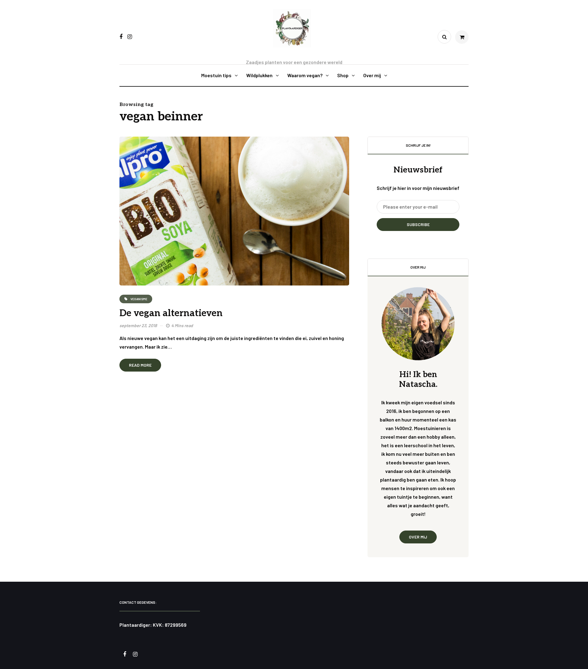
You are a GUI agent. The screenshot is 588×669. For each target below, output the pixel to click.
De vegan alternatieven (171, 313)
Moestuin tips (216, 75)
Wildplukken (259, 75)
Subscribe (418, 224)
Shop (343, 75)
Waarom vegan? (304, 75)
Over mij (372, 75)
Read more (140, 365)
